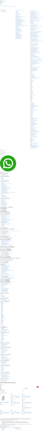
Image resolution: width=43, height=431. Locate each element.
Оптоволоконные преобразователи (5, 374)
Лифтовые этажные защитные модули (34, 35)
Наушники (17, 12)
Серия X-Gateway (3, 326)
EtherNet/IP (32, 86)
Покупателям (9, 6)
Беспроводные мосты (33, 74)
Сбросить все (26, 388)
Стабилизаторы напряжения (4, 300)
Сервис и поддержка (3, 152)
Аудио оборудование (3, 10)
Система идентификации (3, 195)
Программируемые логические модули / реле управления (7, 278)
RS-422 (2, 322)
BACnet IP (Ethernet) (33, 108)
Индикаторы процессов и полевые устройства (20, 16)
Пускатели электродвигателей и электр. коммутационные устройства (8, 192)
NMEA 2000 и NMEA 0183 (33, 95)
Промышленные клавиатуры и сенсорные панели (36, 131)
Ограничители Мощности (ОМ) (4, 269)
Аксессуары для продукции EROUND (34, 62)
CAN (1, 366)
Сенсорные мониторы (18, 36)
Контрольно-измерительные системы (34, 105)
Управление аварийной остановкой (34, 18)
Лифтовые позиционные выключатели (34, 34)
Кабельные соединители (18, 17)
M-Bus (31, 91)
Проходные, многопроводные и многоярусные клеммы (7, 237)
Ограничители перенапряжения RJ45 (34, 142)
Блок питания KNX (32, 76)
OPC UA (31, 96)
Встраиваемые (32, 119)
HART (31, 87)
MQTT (31, 94)
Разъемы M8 (32, 23)
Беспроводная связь (18, 31)
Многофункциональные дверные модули (5, 187)
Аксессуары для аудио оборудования (20, 10)
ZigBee (31, 73)
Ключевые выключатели (33, 15)
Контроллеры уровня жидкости (34, 50)
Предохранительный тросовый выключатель (5, 220)
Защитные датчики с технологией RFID (35, 14)
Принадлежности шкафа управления (20, 22)
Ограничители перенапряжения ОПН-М (35, 51)
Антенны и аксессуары (3, 295)
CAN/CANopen (32, 81)
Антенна (2, 177)
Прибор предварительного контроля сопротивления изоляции (7, 270)
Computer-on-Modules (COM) (34, 127)
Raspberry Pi (32, 128)
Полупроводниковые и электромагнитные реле (35, 60)
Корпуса (2, 287)
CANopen (2, 334)
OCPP (1, 319)
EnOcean (31, 84)
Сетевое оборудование (3, 205)
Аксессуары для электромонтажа (34, 19)
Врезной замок (17, 15)
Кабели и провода (3, 184)
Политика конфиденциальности (19, 428)
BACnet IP (32, 79)
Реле (16, 27)
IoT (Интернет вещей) (33, 121)
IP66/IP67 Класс (32, 117)
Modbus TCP (32, 114)
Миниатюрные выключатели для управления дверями (36, 36)
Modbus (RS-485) (32, 113)
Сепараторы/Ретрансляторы (19, 37)
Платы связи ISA (32, 125)
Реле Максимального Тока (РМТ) (34, 56)
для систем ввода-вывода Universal (5, 261)
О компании (12, 6)
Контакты (16, 6)
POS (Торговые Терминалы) (4, 344)
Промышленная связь (18, 23)
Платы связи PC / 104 (3, 352)
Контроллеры (17, 33)
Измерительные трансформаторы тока (35, 49)
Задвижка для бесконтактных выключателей (35, 13)
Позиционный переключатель (19, 21)
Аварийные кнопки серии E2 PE (4, 282)
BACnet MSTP (32, 109)
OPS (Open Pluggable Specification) (34, 118)
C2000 (2, 304)
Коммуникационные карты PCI (34, 123)
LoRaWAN (2, 314)
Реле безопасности (33, 54)
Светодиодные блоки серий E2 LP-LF (34, 70)
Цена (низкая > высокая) (3, 392)
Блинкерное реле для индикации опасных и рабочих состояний (7, 277)
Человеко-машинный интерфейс (19, 30)
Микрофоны (17, 11)
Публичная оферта (18, 429)
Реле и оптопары (17, 28)
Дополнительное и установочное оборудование (6, 223)
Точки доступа (32, 75)
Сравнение (1, 3)
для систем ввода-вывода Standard (34, 44)
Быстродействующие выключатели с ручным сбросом (6, 240)
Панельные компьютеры (3, 202)
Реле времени (2, 272)
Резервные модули (3, 193)
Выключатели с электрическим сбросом (35, 33)
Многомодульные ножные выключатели (35, 67)
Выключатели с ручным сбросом (34, 32)
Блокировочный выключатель (34, 12)
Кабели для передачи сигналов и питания (35, 28)
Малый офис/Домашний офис (34, 143)
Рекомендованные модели (4, 346)
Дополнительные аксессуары (34, 134)
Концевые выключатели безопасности (5, 218)
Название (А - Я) (3, 391)
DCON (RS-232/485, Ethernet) (34, 110)
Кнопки (31, 65)
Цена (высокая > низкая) (3, 393)
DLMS (31, 83)
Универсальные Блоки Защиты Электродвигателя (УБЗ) (7, 275)
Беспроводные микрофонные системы (35, 11)
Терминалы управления (18, 29)
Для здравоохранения (33, 133)
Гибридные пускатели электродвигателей (35, 43)
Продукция (6, 6)
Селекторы (32, 71)
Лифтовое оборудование (18, 19)
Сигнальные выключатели (4, 245)
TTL (1, 324)
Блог (2, 430)
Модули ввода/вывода (18, 34)
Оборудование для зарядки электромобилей (20, 20)
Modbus (2, 316)
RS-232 (31, 98)
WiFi (1, 294)
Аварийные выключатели (18, 14)
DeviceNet (32, 138)
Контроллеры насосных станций (4, 329)
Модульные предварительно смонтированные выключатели (37, 17)
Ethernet (2, 309)
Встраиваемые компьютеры (4, 356)
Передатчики (2, 179)
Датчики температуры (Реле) (34, 48)
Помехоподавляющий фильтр (4, 189)
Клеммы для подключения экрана (34, 39)
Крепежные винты (32, 20)
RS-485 (31, 99)
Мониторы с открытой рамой (34, 136)
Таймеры (31, 57)
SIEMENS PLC (32, 104)
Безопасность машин (3, 174)
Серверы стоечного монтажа (34, 147)
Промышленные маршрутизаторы (34, 146)
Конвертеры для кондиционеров (34, 124)
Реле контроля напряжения (33, 55)
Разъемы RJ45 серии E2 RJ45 (34, 69)
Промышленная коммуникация (19, 35)
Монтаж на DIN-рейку (3, 299)
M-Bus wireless (32, 92)
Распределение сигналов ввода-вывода (20, 26)
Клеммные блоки (17, 18)
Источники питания (18, 32)
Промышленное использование (34, 120)
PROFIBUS (32, 97)
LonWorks (32, 90)
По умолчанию (2, 390)
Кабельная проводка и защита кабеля (5, 251)
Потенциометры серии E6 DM (34, 68)
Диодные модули (32, 46)
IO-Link (31, 88)
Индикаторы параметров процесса (4, 229)
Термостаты (32, 126)
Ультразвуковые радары (3, 196)
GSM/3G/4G (32, 72)
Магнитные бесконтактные (33, 16)
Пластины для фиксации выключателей (35, 21)
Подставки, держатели (33, 10)
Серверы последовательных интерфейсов (5, 376)
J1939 (1, 312)
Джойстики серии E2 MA (33, 63)
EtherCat (31, 85)
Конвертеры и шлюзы (3, 200)
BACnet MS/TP (32, 80)
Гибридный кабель (32, 27)
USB (1, 341)
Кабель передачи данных (33, 29)
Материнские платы (33, 129)
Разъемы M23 (32, 22)
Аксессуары (2, 182)
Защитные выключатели (3, 216)
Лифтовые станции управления (4, 243)
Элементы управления (18, 38)
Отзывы (2, 151)
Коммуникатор (32, 102)
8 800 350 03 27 (1, 0)
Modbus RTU (32, 93)
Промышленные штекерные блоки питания (35, 77)
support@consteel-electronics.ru (17, 427)
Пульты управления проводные (19, 24)
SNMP (31, 100)
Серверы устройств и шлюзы (34, 42)
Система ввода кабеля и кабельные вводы (35, 41)
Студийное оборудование (18, 13)
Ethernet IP (32, 112)
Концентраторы (2, 351)
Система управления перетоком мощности (5, 274)
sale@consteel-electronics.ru (7, 427)
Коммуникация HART (33, 25)
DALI (31, 82)
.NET (1, 302)
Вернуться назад (7, 198)
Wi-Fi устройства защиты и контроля (34, 47)
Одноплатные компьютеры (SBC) (34, 130)
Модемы (31, 144)
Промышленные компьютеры (4, 203)
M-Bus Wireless (32, 140)
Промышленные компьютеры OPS (4, 359)
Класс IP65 (32, 135)
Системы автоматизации (3, 11)
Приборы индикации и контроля (34, 53)
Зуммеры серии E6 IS (33, 64)
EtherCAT (31, 111)
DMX (1, 307)
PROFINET (2, 321)
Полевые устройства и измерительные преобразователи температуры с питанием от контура (36, 26)
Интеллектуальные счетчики (4, 349)
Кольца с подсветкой (33, 66)
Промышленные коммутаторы (34, 145)
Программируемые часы (33, 106)
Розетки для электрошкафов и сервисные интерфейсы (36, 40)
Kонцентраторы (32, 122)
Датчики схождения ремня (4, 215)
